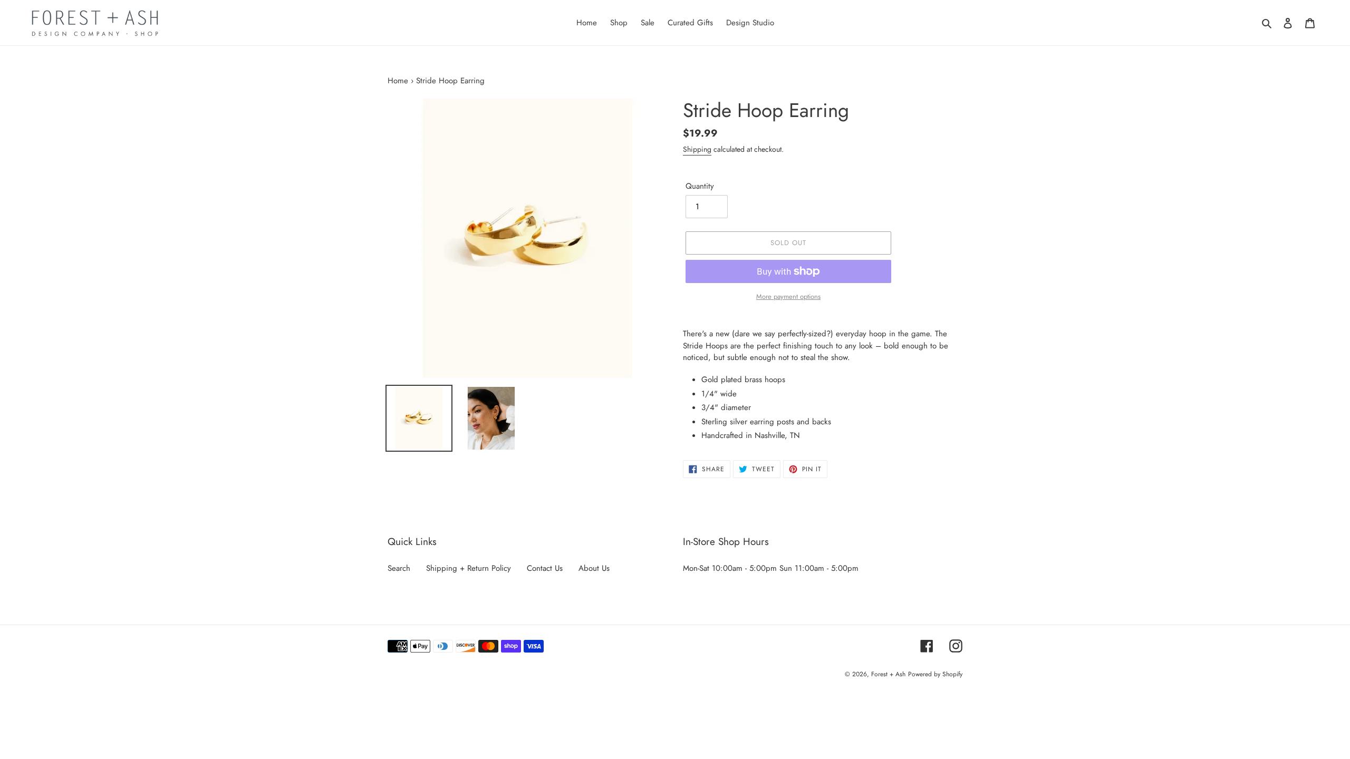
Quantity (700, 186)
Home (398, 80)
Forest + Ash (888, 674)
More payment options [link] (788, 296)
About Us (594, 568)
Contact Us (545, 568)
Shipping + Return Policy (468, 568)
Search (399, 568)
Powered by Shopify (935, 674)
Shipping (697, 149)
